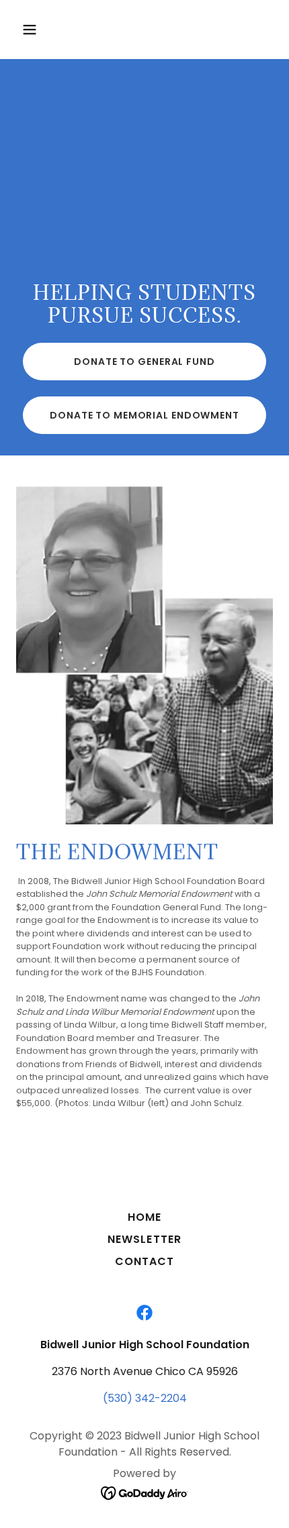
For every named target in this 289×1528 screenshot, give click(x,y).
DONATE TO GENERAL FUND (144, 361)
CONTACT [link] (144, 1261)
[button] (35, 29)
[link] (144, 1312)
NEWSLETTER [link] (144, 1239)
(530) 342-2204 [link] (145, 1398)
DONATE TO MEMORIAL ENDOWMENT (144, 415)
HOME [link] (144, 1217)
